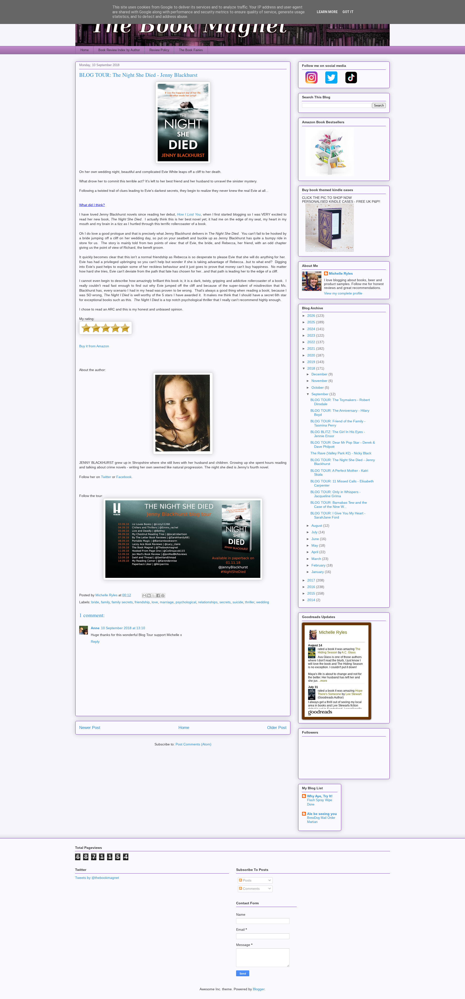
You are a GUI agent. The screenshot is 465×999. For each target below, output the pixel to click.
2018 (311, 368)
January (318, 572)
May (315, 545)
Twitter (106, 477)
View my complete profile (343, 293)
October (318, 387)
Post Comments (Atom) (193, 744)
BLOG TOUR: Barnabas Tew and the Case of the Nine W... (338, 505)
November (319, 381)
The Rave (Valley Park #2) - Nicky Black (340, 453)
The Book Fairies (191, 50)
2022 (311, 342)
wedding (262, 602)
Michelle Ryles (341, 273)
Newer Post (89, 727)
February (318, 565)
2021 (311, 348)
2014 (311, 600)
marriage (167, 602)
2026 (311, 316)
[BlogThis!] (149, 595)
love (155, 602)
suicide (237, 602)
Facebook (124, 477)
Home (84, 50)
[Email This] (144, 595)
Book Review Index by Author (119, 50)
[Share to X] (153, 595)
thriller (249, 602)
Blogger (258, 989)
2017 (311, 580)
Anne (95, 628)
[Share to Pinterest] (162, 595)
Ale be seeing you (322, 814)
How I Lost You (189, 214)
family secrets (122, 602)
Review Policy (159, 50)
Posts (246, 880)
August (317, 525)
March (316, 559)
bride (95, 602)
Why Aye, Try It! (320, 796)
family (105, 602)
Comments (251, 889)
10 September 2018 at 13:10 (123, 628)
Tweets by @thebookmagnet (97, 878)
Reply (95, 641)
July (314, 532)
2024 (311, 329)
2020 (311, 355)
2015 (311, 593)
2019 (311, 362)
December (319, 374)
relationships (207, 602)
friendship (142, 602)
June (315, 539)
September (320, 394)
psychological (186, 602)
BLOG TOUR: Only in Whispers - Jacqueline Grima (335, 494)
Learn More (327, 12)
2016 (311, 587)
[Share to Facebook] (158, 595)
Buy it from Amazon (94, 346)
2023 (311, 335)
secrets (225, 602)
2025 (311, 322)
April (315, 552)
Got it (348, 12)
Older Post (277, 727)
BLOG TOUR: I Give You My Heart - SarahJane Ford (337, 515)
